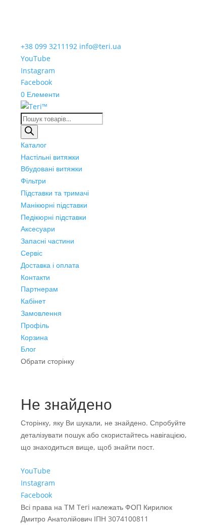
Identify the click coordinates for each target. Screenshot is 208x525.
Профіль (35, 325)
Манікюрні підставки (54, 205)
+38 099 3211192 (49, 46)
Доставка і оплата (50, 265)
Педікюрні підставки (53, 217)
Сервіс (31, 253)
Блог (28, 349)
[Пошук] (29, 132)
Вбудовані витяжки (51, 168)
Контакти (35, 277)
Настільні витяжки (50, 157)
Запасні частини (47, 241)
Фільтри (33, 180)
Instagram (38, 70)
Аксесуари (38, 228)
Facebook (36, 82)
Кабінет (33, 301)
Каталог (33, 145)
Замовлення (41, 313)
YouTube (35, 58)
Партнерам (39, 289)
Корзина (34, 337)
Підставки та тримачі (55, 193)
